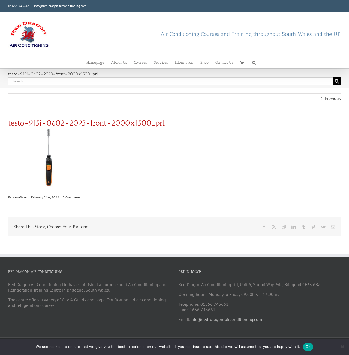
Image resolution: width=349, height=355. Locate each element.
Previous (333, 98)
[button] (254, 62)
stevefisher (20, 197)
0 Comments (71, 197)
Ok (308, 346)
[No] (342, 347)
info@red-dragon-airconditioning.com (60, 6)
